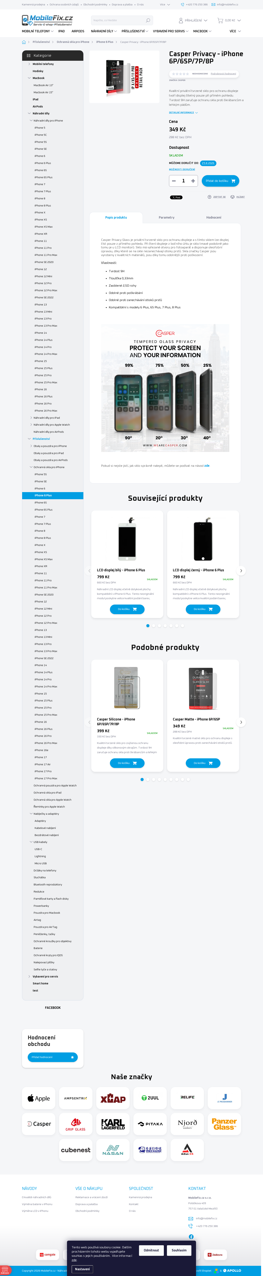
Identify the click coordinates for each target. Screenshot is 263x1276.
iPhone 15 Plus (44, 368)
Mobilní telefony (43, 64)
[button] (148, 626)
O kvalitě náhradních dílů (36, 1197)
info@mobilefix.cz (206, 1218)
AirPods (38, 106)
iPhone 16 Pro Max (46, 410)
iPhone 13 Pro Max (46, 325)
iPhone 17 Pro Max (46, 778)
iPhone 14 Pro (43, 347)
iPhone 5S (41, 142)
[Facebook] (191, 1236)
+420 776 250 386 (207, 1226)
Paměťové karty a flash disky (51, 899)
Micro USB (41, 863)
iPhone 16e (41, 750)
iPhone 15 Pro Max (46, 382)
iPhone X (40, 212)
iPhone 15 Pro (43, 375)
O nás (140, 4)
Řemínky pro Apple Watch (49, 806)
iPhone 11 (41, 241)
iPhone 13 (41, 304)
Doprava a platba (122, 4)
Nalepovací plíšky (44, 962)
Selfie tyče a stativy (45, 969)
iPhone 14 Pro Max (46, 354)
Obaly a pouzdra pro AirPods (51, 460)
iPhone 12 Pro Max (46, 290)
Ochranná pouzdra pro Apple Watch (55, 785)
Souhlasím (179, 1250)
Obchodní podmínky (95, 4)
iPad (35, 99)
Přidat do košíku (217, 180)
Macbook (38, 78)
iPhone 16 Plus (44, 396)
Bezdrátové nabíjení (47, 835)
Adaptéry (40, 821)
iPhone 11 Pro (43, 248)
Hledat (148, 20)
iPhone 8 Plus (43, 205)
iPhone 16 (41, 389)
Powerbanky (41, 906)
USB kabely (40, 842)
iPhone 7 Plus (43, 191)
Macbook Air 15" (43, 92)
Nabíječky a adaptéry (46, 814)
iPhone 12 (41, 269)
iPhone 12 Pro (43, 283)
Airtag (37, 920)
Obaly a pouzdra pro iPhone (50, 446)
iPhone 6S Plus (44, 177)
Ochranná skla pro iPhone (49, 467)
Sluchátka (40, 877)
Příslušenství (41, 439)
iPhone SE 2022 (44, 297)
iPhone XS (41, 219)
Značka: (177, 80)
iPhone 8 (40, 198)
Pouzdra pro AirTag (45, 927)
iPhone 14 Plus (44, 340)
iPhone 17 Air (43, 764)
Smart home (40, 983)
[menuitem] (38, 31)
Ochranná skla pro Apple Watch (52, 800)
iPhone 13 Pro (43, 318)
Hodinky (38, 71)
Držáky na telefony (45, 870)
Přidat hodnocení (42, 1057)
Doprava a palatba (86, 1204)
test (35, 990)
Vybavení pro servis (45, 976)
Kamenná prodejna (33, 4)
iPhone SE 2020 (44, 262)
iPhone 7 (40, 184)
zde (74, 1260)
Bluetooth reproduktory (48, 884)
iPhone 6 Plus (43, 163)
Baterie (38, 948)
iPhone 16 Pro (43, 403)
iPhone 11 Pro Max (46, 255)
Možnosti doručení (182, 169)
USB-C (38, 849)
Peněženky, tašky (44, 934)
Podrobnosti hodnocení (223, 74)
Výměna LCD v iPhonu (35, 1211)
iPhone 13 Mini (43, 311)
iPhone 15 (41, 361)
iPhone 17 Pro (43, 771)
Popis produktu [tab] (116, 217)
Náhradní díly (41, 113)
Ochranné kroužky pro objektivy (52, 941)
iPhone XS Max (44, 226)
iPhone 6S (41, 170)
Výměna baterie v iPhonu (37, 1204)
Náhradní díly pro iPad (47, 418)
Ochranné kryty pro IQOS (48, 955)
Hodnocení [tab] (213, 217)
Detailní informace (181, 112)
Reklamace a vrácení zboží (91, 1197)
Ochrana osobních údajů (64, 4)
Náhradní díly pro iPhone (48, 120)
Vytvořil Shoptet (201, 1270)
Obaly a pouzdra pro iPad (49, 453)
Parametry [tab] (166, 217)
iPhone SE (41, 149)
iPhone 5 (40, 127)
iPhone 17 (41, 757)
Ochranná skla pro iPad (47, 792)
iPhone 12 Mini (43, 276)
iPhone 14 (41, 333)
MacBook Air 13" (43, 85)
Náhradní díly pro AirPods (49, 432)
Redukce (39, 891)
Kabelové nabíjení (45, 828)
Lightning (40, 856)
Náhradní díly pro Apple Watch (52, 424)
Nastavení (82, 1269)
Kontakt (133, 1204)
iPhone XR (41, 234)
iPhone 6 (40, 156)
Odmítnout (151, 1250)
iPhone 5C (41, 135)
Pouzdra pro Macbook (47, 913)
